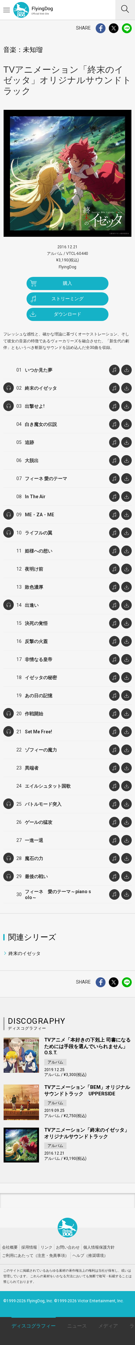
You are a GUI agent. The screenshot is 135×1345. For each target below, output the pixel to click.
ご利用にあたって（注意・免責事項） (35, 1255)
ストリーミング (67, 298)
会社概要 (10, 1247)
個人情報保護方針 (99, 1247)
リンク (46, 1247)
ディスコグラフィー (33, 1326)
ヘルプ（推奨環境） (90, 1255)
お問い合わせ (68, 1247)
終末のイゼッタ (25, 953)
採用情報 (29, 1247)
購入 (67, 283)
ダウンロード (67, 314)
